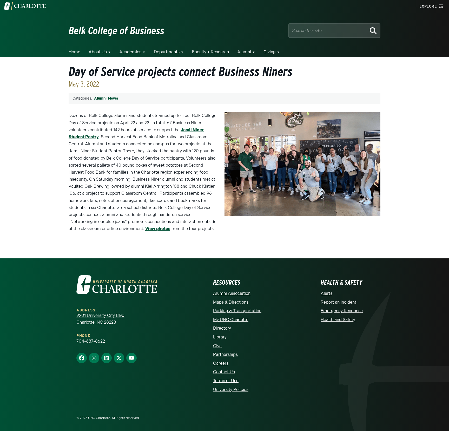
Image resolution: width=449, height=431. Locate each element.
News (113, 98)
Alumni (244, 51)
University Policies (230, 389)
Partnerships (225, 354)
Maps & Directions (230, 302)
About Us (98, 51)
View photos (157, 228)
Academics (130, 51)
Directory (222, 328)
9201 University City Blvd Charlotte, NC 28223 (100, 319)
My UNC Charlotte (230, 319)
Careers (220, 363)
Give (217, 345)
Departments (167, 51)
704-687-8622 (90, 341)
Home (74, 51)
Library (220, 337)
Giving (269, 51)
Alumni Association (231, 293)
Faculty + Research (210, 51)
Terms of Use (226, 380)
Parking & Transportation (237, 310)
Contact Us (224, 371)
